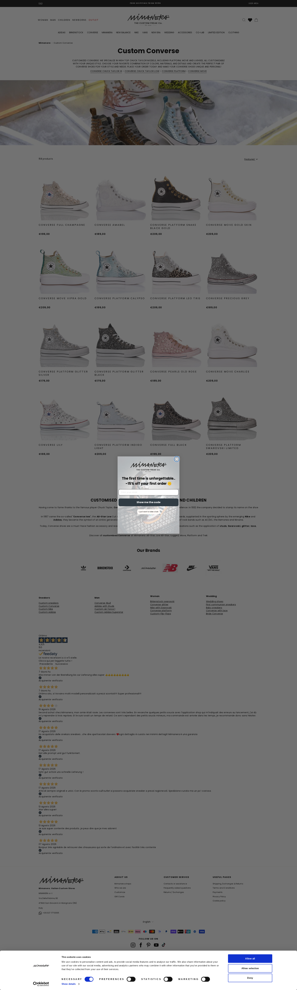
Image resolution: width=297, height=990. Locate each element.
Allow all (250, 958)
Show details (69, 984)
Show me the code (148, 502)
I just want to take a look (148, 512)
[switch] (131, 979)
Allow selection (250, 968)
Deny (250, 978)
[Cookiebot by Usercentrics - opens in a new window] (41, 984)
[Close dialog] (176, 459)
